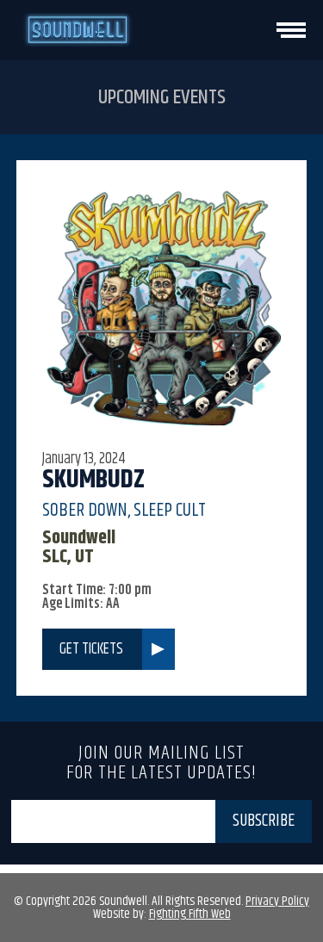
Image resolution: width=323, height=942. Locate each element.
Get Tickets (91, 649)
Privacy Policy (277, 901)
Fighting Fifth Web (190, 914)
